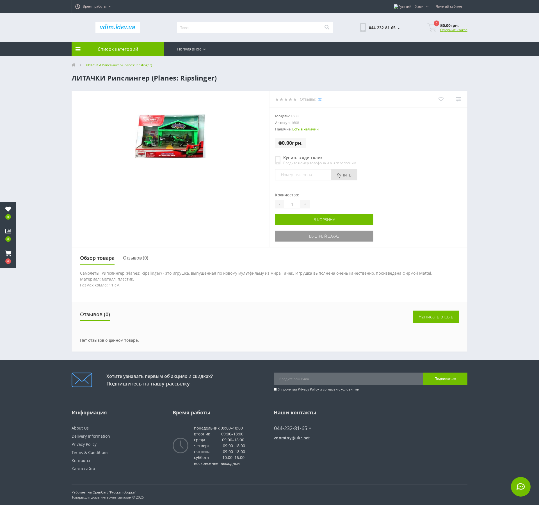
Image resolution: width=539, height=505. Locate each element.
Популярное (189, 49)
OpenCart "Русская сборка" (114, 492)
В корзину (324, 219)
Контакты (81, 460)
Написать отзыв (436, 317)
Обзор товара (97, 257)
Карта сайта (83, 468)
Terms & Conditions (90, 452)
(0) (320, 99)
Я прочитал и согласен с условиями (318, 389)
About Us (80, 428)
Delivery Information (91, 436)
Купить (344, 175)
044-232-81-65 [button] (290, 428)
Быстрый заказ (324, 236)
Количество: (287, 195)
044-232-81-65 (288, 419)
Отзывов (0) (135, 258)
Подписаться (445, 378)
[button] (93, 6)
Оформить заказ (453, 29)
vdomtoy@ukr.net (292, 437)
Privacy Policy (308, 389)
